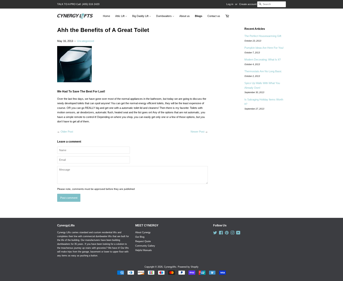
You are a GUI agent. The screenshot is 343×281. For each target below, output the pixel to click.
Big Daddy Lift (140, 15)
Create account (248, 4)
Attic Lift (120, 15)
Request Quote (143, 241)
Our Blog (139, 237)
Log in (229, 4)
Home (106, 15)
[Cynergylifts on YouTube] (238, 233)
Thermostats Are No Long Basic (263, 71)
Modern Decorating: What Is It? (262, 59)
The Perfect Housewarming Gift (262, 35)
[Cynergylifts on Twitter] (215, 233)
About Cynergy (143, 232)
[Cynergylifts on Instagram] (232, 233)
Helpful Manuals (143, 250)
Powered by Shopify (188, 266)
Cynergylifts (170, 266)
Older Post (67, 131)
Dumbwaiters (164, 15)
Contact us (213, 15)
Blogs (198, 15)
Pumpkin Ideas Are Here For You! (264, 47)
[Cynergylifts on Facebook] (221, 233)
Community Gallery (145, 245)
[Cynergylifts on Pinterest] (227, 233)
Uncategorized (85, 40)
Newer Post (197, 131)
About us (184, 15)
